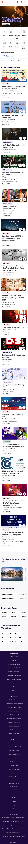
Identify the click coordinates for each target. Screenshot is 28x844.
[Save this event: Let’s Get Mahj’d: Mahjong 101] (20, 138)
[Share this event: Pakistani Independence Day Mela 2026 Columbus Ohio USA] (24, 165)
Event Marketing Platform (14, 664)
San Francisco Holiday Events (14, 746)
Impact (4, 825)
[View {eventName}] (14, 75)
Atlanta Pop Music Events (14, 758)
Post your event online (14, 733)
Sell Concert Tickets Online (14, 707)
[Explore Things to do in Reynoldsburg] (19, 633)
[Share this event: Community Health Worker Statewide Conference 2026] (24, 437)
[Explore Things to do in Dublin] (16, 637)
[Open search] (14, 2)
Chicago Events (14, 765)
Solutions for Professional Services (14, 715)
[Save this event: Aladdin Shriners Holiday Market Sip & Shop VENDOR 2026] (20, 288)
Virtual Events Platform (14, 726)
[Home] (2, 2)
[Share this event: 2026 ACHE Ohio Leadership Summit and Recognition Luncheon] (24, 525)
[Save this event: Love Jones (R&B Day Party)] (20, 320)
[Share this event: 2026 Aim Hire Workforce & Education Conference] (24, 467)
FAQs (14, 686)
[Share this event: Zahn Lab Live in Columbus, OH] (24, 407)
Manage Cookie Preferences (13, 832)
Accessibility (15, 828)
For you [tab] (7, 61)
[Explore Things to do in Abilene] (16, 594)
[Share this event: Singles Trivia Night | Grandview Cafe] (24, 199)
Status (22, 825)
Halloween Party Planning (14, 722)
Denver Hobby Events (14, 754)
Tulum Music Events (14, 750)
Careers (17, 821)
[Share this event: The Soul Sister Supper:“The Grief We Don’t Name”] (24, 494)
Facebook (14, 797)
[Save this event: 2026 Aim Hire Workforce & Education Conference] (20, 467)
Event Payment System (14, 711)
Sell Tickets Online (14, 700)
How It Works (5, 817)
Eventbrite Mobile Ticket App (14, 668)
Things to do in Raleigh (8, 598)
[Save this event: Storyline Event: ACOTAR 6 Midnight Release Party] (20, 229)
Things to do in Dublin (8, 637)
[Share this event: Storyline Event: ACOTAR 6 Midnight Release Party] (24, 229)
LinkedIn (14, 801)
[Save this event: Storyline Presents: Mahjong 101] (20, 377)
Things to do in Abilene (8, 594)
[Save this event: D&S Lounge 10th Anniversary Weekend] (20, 348)
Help (12, 821)
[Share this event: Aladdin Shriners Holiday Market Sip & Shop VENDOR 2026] (24, 288)
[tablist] (13, 61)
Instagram (14, 805)
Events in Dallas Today (14, 769)
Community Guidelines (14, 683)
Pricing (14, 660)
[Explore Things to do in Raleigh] (16, 598)
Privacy (9, 828)
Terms (3, 828)
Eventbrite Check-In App (14, 671)
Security (10, 825)
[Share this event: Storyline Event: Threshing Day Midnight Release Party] (24, 259)
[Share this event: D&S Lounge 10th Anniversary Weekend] (24, 348)
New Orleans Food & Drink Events (14, 743)
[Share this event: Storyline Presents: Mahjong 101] (24, 377)
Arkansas (13, 616)
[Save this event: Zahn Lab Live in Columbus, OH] (20, 407)
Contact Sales (14, 790)
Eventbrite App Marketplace (14, 675)
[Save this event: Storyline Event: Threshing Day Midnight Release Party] (20, 259)
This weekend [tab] (21, 61)
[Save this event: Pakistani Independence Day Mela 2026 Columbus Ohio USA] (20, 165)
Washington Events (14, 777)
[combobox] (15, 55)
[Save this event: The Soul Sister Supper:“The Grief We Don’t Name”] (20, 494)
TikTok (14, 808)
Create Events (14, 656)
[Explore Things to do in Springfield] (18, 641)
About (4, 821)
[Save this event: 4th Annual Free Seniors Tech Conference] (20, 111)
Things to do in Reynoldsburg (10, 633)
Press (22, 821)
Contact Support (14, 786)
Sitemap (14, 690)
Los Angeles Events (14, 773)
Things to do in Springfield (9, 642)
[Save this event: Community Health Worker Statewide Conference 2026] (20, 437)
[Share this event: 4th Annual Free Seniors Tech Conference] (24, 111)
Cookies (22, 828)
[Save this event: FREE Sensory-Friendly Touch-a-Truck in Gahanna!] (20, 79)
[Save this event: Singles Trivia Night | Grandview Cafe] (20, 199)
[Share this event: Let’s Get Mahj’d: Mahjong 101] (24, 138)
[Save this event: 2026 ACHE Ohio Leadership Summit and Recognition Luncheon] (20, 525)
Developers (16, 825)
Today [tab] (13, 61)
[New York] (12, 580)
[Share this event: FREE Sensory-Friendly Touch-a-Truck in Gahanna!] (24, 79)
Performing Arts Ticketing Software (14, 703)
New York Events (14, 761)
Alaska (4, 616)
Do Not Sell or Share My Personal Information (14, 836)
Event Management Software (14, 718)
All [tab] (2, 61)
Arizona (14, 612)
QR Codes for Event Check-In (14, 730)
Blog (8, 821)
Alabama (4, 612)
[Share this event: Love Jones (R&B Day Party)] (24, 320)
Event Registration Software (14, 679)
